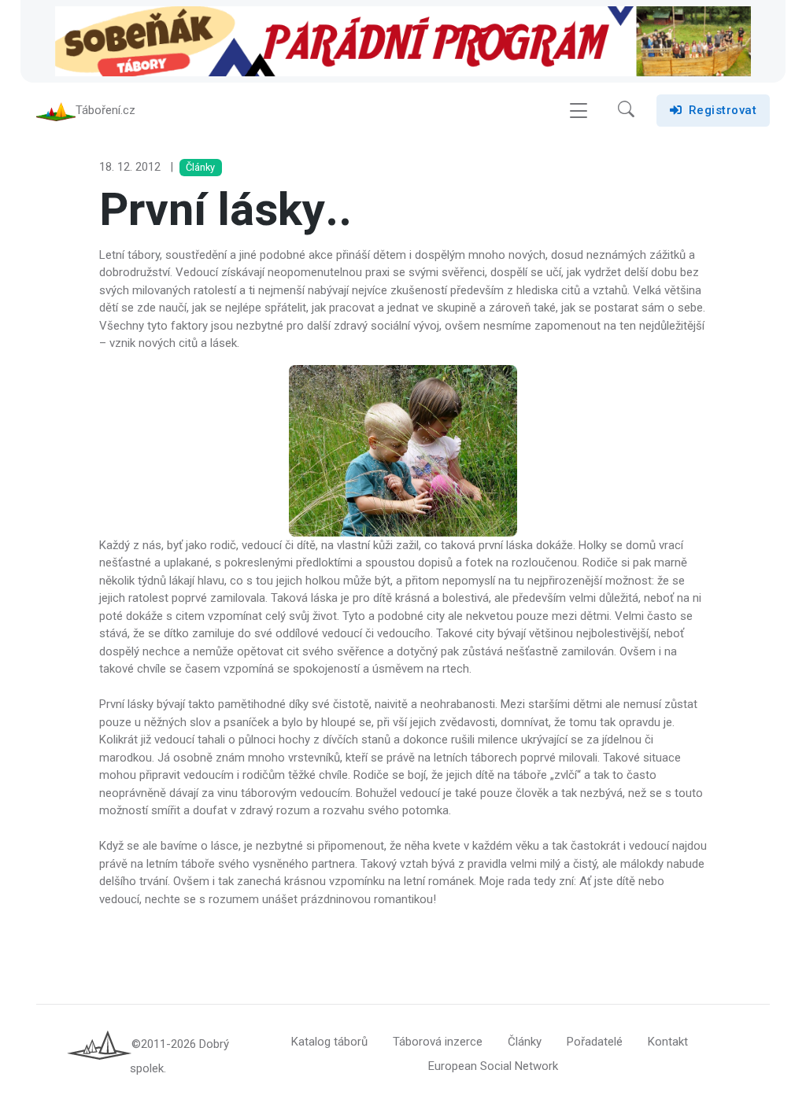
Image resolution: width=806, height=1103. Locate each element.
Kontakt (668, 1042)
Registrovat (723, 110)
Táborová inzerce (437, 1042)
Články (525, 1042)
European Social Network (493, 1066)
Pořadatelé (595, 1042)
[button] (626, 110)
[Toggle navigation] (578, 110)
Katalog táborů (329, 1042)
